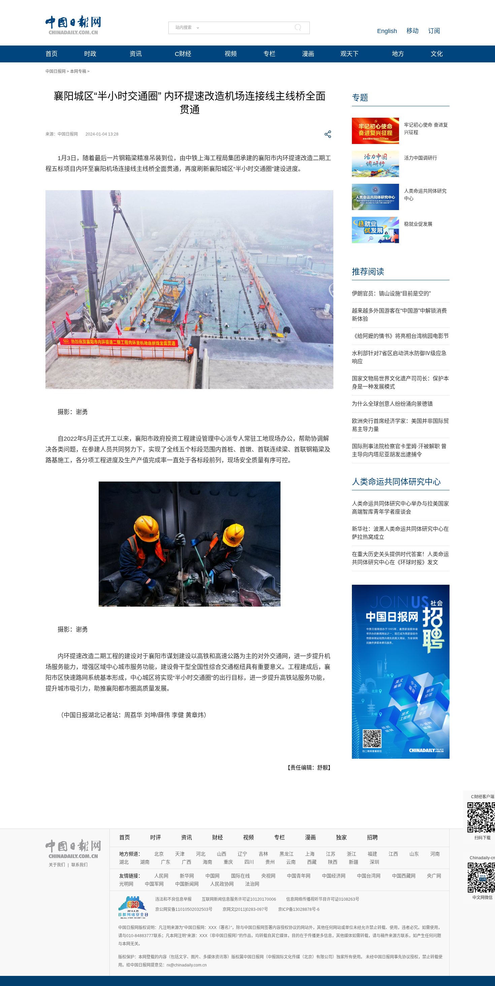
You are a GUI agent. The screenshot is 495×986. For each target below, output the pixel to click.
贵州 (270, 862)
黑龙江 (286, 854)
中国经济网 (333, 875)
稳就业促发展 (418, 224)
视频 (231, 54)
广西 (186, 862)
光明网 (126, 884)
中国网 (212, 875)
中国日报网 (55, 71)
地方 (398, 54)
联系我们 (79, 865)
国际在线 (240, 875)
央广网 (434, 875)
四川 (249, 862)
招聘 (372, 837)
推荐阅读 (368, 271)
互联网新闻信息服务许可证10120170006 (239, 899)
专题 (360, 97)
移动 (412, 31)
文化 (437, 54)
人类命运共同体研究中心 (396, 481)
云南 (291, 862)
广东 (165, 862)
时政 (90, 54)
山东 (414, 854)
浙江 (351, 854)
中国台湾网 (369, 875)
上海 (310, 854)
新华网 (187, 875)
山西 (221, 854)
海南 (207, 862)
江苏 (330, 854)
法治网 (252, 884)
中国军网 (154, 884)
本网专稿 (78, 71)
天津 (180, 854)
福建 (372, 854)
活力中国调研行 (420, 158)
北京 (159, 854)
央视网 (268, 875)
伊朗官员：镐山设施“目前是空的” (391, 293)
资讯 (136, 54)
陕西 (332, 862)
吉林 (263, 854)
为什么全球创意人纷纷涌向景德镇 (392, 404)
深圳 (374, 862)
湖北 (124, 862)
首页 (51, 54)
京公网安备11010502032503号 (183, 909)
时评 (155, 837)
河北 (200, 854)
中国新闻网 (187, 884)
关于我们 (57, 865)
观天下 (349, 54)
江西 (393, 854)
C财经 (183, 54)
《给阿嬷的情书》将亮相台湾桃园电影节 (400, 336)
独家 (341, 837)
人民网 (161, 875)
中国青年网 (298, 875)
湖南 (145, 862)
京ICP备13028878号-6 (299, 909)
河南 (435, 854)
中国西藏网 (404, 875)
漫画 (308, 54)
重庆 (228, 862)
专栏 (269, 54)
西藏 (312, 862)
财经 (217, 837)
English (387, 31)
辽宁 (242, 854)
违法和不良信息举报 (173, 899)
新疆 (353, 862)
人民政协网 (222, 884)
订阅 (434, 31)
